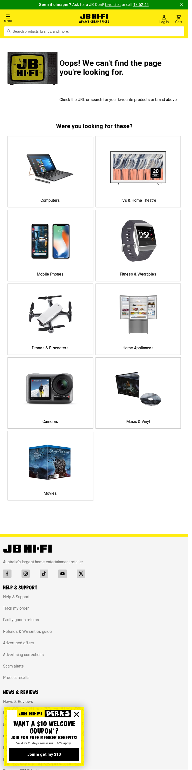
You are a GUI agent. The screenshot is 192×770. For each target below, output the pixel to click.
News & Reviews (18, 700)
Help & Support (16, 595)
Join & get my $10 (44, 754)
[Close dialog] (77, 714)
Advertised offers (18, 642)
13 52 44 (141, 4)
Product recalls (16, 676)
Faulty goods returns (21, 618)
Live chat (113, 4)
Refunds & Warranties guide (27, 630)
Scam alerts (13, 665)
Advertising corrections (23, 653)
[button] (32, 18)
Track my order (16, 607)
